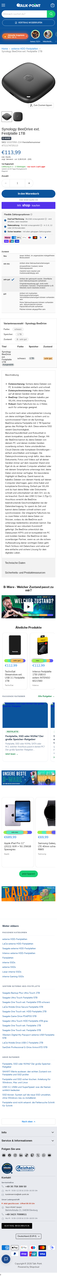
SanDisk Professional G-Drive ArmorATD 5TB (24, 1047)
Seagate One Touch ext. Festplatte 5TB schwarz (26, 1002)
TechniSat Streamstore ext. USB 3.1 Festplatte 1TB (15, 676)
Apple (6, 854)
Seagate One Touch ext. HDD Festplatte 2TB (24, 1011)
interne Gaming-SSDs (13, 976)
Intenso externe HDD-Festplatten (18, 953)
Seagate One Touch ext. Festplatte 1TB (21, 1025)
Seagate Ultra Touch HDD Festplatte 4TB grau (25, 1021)
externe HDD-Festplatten (24, 48)
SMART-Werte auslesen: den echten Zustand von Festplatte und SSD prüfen (26, 1073)
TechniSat (9, 685)
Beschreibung (12, 374)
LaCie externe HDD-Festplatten (17, 943)
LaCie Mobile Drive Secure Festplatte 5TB (22, 1006)
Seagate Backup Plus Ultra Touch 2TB (21, 992)
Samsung (42, 854)
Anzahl (5, 176)
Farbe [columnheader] (20, 346)
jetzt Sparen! (28, 873)
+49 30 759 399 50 (15, 1186)
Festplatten (7, 957)
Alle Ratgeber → (46, 696)
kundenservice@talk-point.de (17, 1194)
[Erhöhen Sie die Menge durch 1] (29, 183)
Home (5, 48)
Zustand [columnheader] (47, 346)
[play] (28, 607)
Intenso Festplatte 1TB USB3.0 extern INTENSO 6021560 (41, 676)
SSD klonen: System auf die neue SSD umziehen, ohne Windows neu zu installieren (26, 1096)
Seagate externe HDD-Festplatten (19, 948)
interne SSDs (8, 962)
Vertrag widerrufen (16, 1226)
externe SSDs (9, 967)
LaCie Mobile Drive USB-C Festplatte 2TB (22, 1042)
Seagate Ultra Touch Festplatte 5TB (19, 997)
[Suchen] (51, 14)
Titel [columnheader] (4, 346)
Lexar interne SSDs (11, 971)
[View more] (28, 782)
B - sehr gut (22, 339)
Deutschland (27, 1236)
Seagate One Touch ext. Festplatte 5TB (21, 1030)
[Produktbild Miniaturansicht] (7, 117)
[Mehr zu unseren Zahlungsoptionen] (31, 214)
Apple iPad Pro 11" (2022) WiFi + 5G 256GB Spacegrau (17, 846)
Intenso (35, 685)
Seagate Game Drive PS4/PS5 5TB (19, 1016)
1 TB (20, 334)
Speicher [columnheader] (33, 346)
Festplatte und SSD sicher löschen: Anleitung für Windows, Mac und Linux (26, 1081)
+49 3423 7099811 (16, 1214)
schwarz (18, 329)
